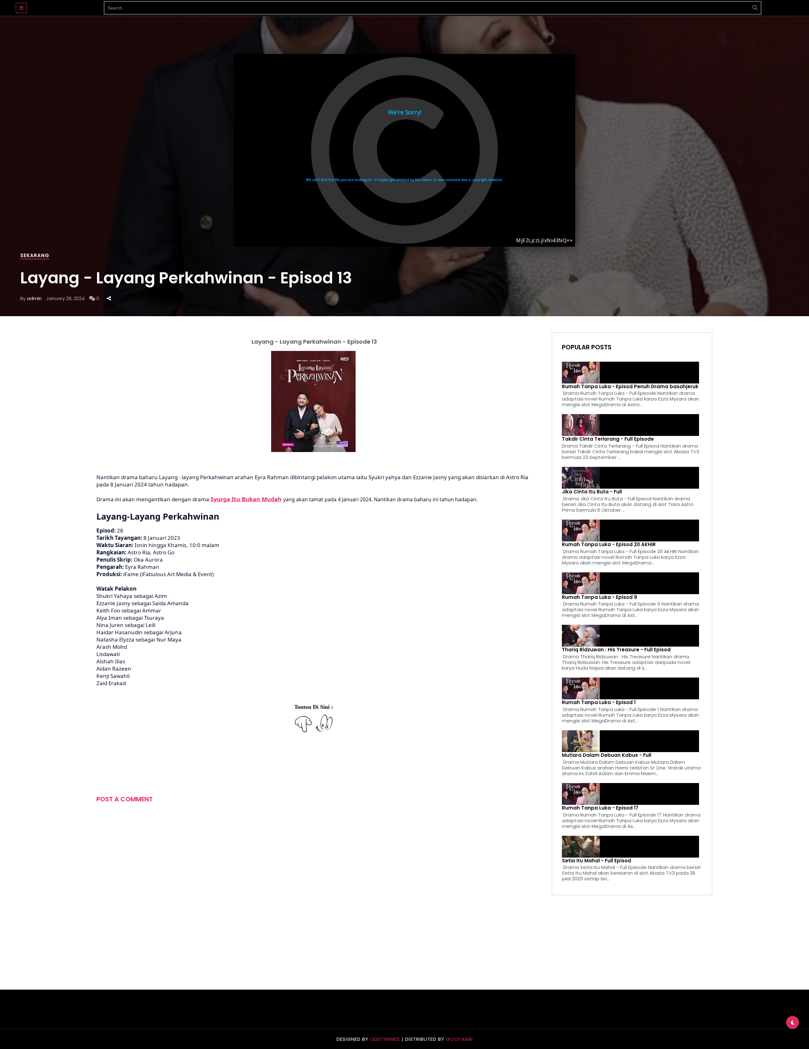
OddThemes (385, 1039)
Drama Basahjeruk (65, 4)
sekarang (34, 255)
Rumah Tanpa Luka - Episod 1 (599, 702)
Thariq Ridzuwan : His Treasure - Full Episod (616, 650)
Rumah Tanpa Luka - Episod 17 (600, 808)
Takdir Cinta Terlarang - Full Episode (608, 439)
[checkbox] (792, 1022)
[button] (21, 8)
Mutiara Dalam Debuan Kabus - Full (606, 755)
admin (34, 298)
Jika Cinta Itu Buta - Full (592, 492)
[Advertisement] (211, 762)
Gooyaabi (459, 1039)
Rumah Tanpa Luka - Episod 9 (599, 597)
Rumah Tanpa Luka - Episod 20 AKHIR (609, 544)
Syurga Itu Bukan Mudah (246, 499)
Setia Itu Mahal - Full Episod (596, 861)
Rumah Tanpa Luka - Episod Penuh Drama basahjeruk (630, 386)
